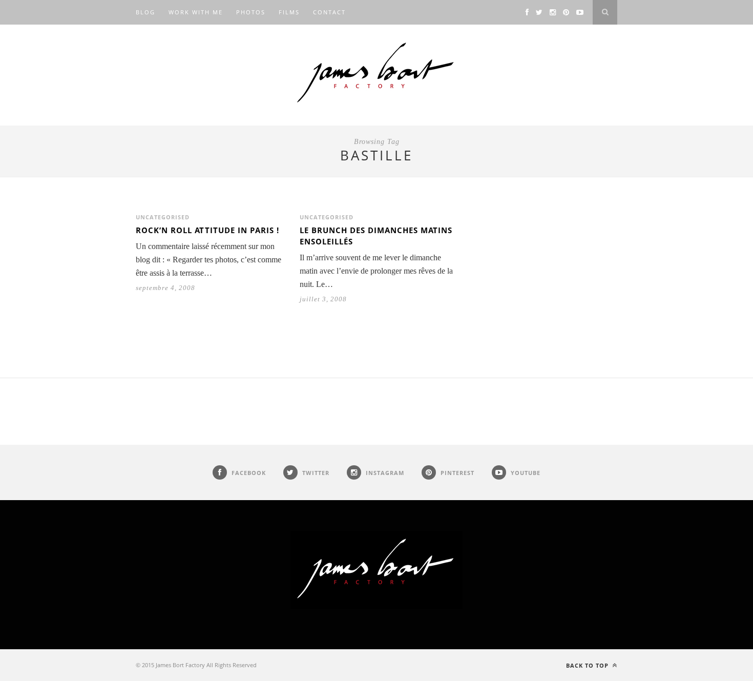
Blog (145, 12)
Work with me (196, 12)
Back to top (588, 665)
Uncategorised (163, 217)
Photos (250, 12)
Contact (329, 12)
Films (289, 12)
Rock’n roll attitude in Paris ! (207, 230)
